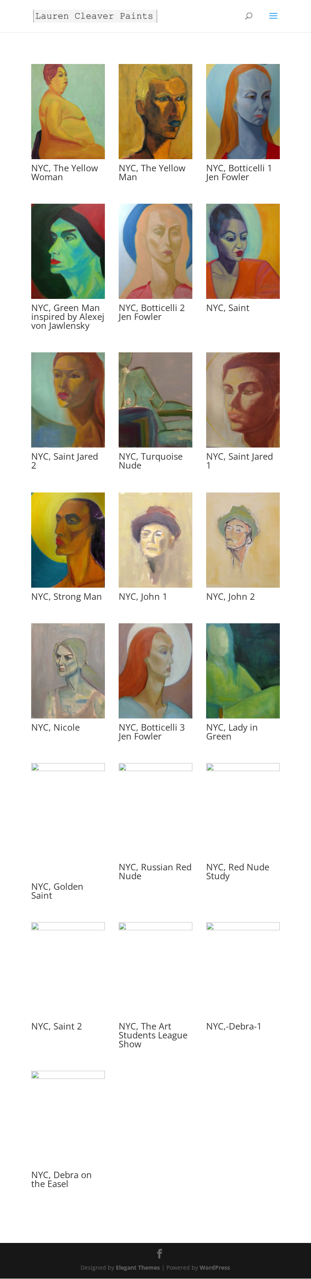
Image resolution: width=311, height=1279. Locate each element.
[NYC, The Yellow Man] (155, 157)
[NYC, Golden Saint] (68, 769)
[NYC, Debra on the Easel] (68, 1077)
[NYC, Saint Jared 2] (68, 445)
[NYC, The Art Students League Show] (155, 928)
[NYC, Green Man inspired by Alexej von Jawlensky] (68, 297)
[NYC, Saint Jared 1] (243, 445)
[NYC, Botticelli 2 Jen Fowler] (155, 297)
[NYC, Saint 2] (68, 928)
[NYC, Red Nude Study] (243, 769)
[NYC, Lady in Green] (243, 716)
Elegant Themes (138, 1267)
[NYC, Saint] (243, 297)
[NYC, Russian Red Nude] (155, 769)
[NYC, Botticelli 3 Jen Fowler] (155, 716)
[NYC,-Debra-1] (243, 928)
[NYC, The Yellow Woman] (68, 157)
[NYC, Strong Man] (68, 585)
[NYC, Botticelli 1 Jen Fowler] (243, 157)
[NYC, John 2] (243, 585)
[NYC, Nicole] (68, 716)
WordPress (215, 1267)
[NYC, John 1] (155, 585)
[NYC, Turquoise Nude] (155, 445)
